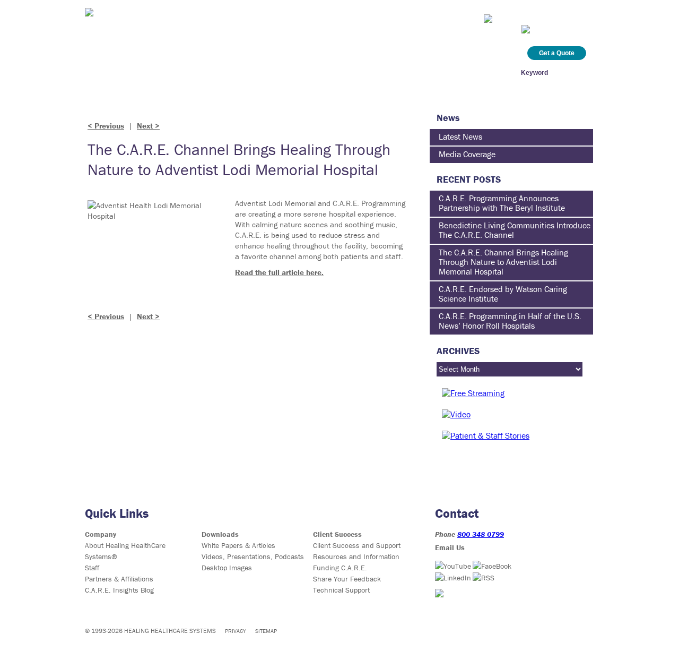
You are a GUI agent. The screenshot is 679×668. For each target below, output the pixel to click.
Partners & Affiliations (119, 579)
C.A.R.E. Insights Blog (384, 72)
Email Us (450, 547)
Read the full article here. (279, 272)
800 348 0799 (480, 534)
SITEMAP (266, 631)
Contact (448, 72)
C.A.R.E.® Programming (133, 72)
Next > (148, 126)
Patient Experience (221, 72)
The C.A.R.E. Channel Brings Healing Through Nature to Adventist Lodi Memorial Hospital (503, 262)
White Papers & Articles (238, 545)
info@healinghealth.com (539, 17)
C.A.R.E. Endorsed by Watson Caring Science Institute (503, 294)
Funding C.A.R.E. (340, 567)
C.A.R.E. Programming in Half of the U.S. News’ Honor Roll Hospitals (510, 321)
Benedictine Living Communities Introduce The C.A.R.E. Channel (514, 230)
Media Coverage (467, 154)
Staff (92, 567)
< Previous (106, 126)
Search (580, 72)
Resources (285, 72)
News (324, 72)
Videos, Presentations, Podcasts (253, 556)
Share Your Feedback (347, 579)
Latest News (460, 136)
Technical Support (341, 590)
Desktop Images (227, 567)
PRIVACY (235, 631)
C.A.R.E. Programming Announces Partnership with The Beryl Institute (502, 203)
